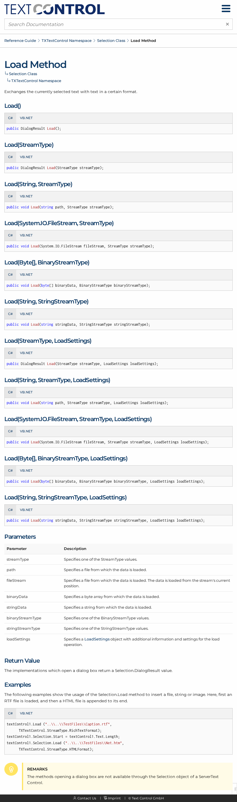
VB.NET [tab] (26, 118)
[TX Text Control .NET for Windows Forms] (54, 9)
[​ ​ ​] (226, 8)
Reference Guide (20, 40)
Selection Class (111, 40)
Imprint (114, 798)
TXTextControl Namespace (67, 40)
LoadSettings (97, 639)
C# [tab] (10, 118)
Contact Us (86, 798)
